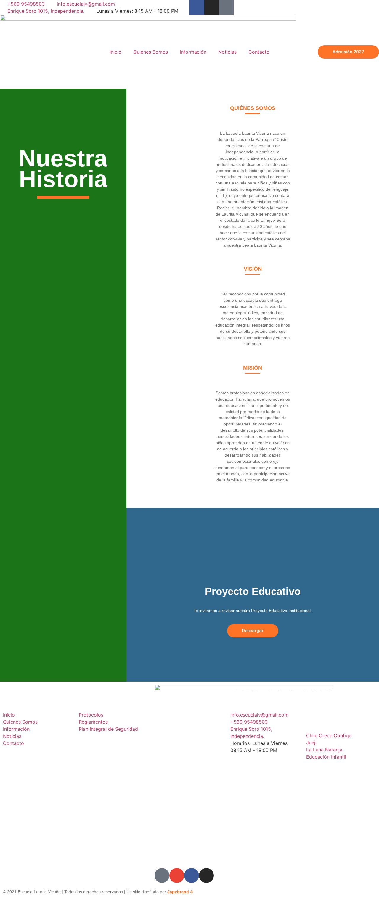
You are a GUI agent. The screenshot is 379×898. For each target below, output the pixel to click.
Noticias (227, 52)
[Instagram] (211, 7)
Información (193, 52)
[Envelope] (176, 875)
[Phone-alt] (226, 7)
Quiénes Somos (150, 52)
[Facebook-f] (197, 7)
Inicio (115, 52)
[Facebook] (191, 875)
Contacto (258, 52)
